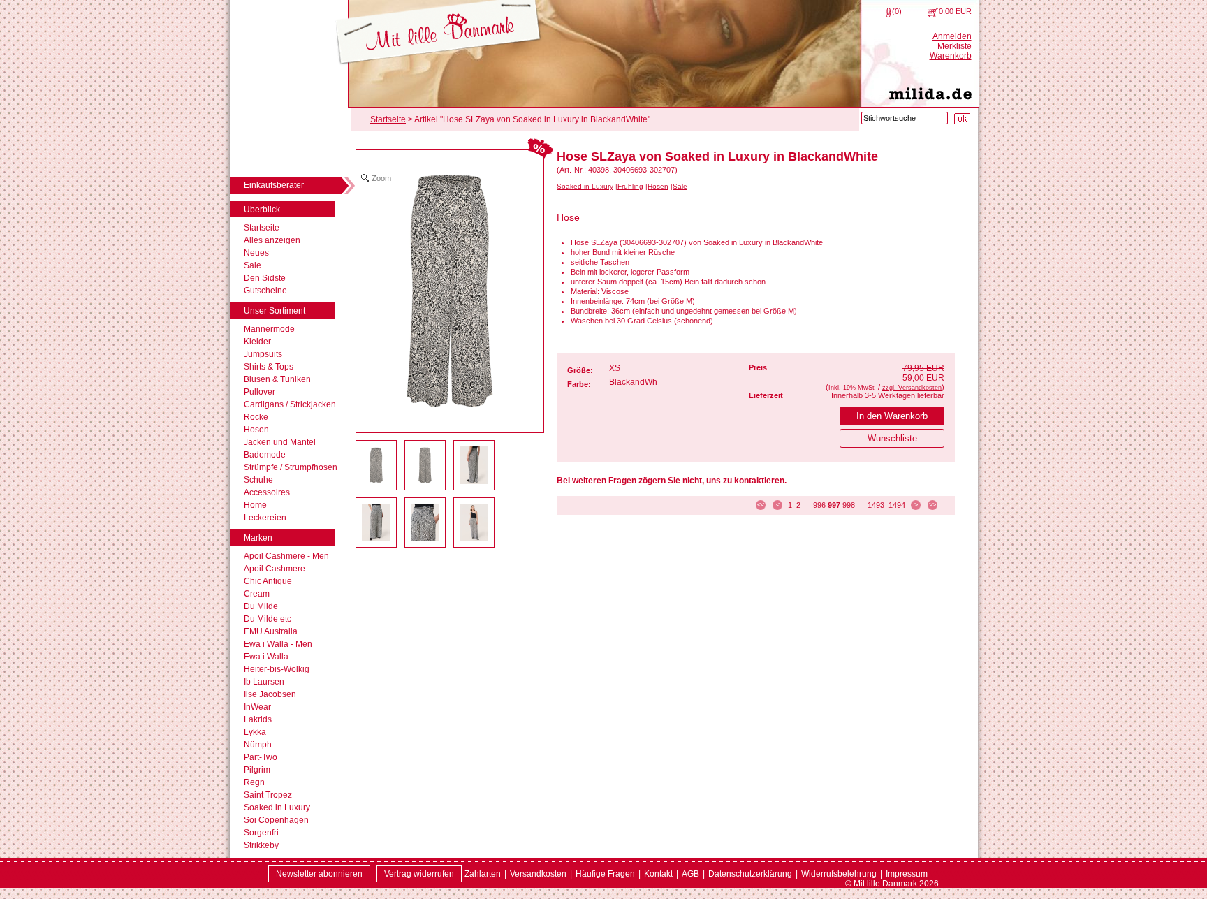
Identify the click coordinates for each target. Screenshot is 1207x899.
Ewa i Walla (266, 657)
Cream (257, 594)
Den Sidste (265, 278)
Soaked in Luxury (277, 807)
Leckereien (265, 517)
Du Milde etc (267, 619)
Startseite (261, 228)
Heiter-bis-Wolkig (276, 669)
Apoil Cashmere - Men (286, 556)
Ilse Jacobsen (270, 694)
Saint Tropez (268, 795)
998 (848, 505)
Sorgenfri (261, 833)
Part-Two (260, 757)
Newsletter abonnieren (319, 874)
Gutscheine (265, 290)
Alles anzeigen (272, 240)
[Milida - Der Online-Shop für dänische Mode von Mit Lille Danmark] (438, 33)
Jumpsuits (263, 354)
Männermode (269, 329)
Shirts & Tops (268, 367)
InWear (257, 707)
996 (819, 505)
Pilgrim (257, 770)
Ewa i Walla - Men (278, 644)
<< (760, 505)
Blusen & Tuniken (277, 379)
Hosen (256, 429)
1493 (876, 505)
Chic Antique (268, 581)
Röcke (256, 417)
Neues (256, 253)
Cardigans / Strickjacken (290, 404)
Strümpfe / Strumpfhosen (290, 467)
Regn (254, 782)
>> (932, 505)
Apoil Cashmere (274, 568)
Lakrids (258, 719)
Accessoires (267, 492)
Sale (252, 265)
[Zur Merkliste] (888, 12)
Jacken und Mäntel (280, 442)
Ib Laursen (264, 682)
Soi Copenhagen (276, 820)
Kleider (257, 341)
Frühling (630, 186)
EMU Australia (271, 631)
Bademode (265, 455)
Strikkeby (261, 845)
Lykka (255, 732)
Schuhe (258, 480)
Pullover (259, 392)
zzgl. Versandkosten (912, 387)
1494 (896, 505)
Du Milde (261, 606)
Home (255, 505)
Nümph (258, 745)
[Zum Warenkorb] (933, 12)
